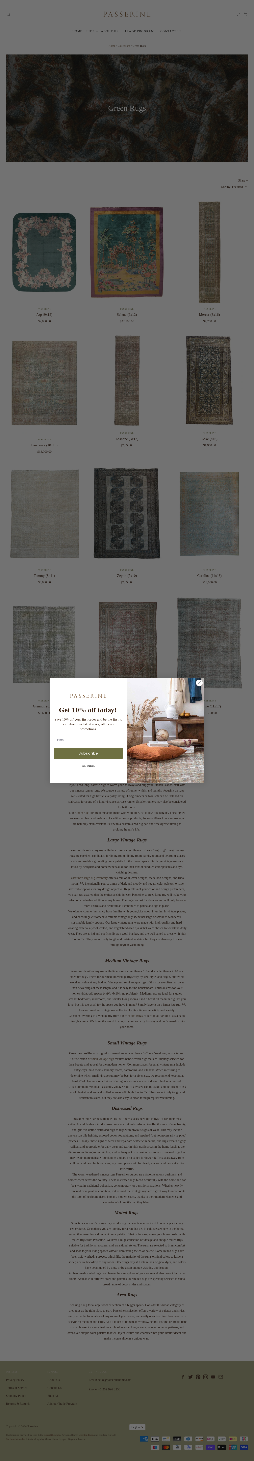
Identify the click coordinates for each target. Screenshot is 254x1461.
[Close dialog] (199, 682)
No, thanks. (88, 765)
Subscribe (88, 753)
